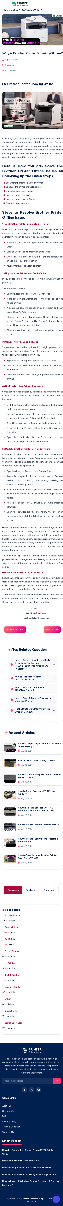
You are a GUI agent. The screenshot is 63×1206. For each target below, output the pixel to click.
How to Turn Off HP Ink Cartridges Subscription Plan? (30, 1174)
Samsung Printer (13, 1023)
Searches (13, 890)
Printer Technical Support (34, 1199)
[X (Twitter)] (31, 1090)
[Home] (31, 1051)
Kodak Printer (12, 975)
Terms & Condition (11, 1126)
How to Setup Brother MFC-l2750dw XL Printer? (28, 1167)
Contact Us (8, 1111)
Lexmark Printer (13, 987)
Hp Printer (10, 963)
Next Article (52, 629)
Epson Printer (12, 951)
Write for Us (8, 1132)
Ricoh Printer (11, 1011)
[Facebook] (24, 1090)
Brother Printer (40, 613)
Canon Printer (12, 927)
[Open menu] (4, 4)
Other (8, 999)
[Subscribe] (57, 1081)
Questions (49, 890)
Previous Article (15, 629)
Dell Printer (10, 939)
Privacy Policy (9, 1121)
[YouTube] (38, 1090)
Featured (31, 890)
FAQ (4, 1116)
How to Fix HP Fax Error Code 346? (20, 1160)
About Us (6, 1106)
